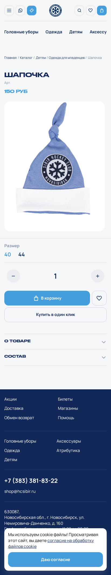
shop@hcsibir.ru (20, 494)
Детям (75, 32)
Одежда (54, 32)
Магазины (68, 411)
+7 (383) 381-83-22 (31, 483)
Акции (10, 402)
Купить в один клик (55, 317)
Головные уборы (21, 32)
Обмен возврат (19, 420)
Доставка (13, 411)
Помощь (66, 420)
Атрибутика (68, 453)
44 (21, 257)
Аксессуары (69, 444)
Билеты (65, 402)
